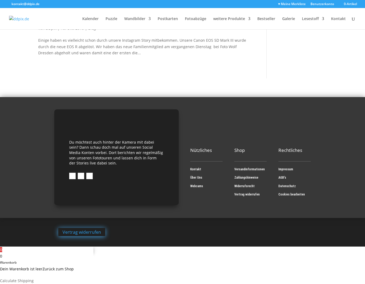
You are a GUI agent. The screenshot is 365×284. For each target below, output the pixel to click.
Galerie (288, 19)
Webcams (196, 186)
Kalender (90, 19)
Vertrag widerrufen (247, 194)
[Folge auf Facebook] (72, 176)
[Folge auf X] (89, 176)
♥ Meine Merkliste (292, 4)
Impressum (285, 169)
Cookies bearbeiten (291, 194)
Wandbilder (134, 19)
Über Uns (196, 177)
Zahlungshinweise (246, 177)
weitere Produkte (229, 19)
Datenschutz (287, 186)
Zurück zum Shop (58, 268)
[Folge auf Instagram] (81, 176)
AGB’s (282, 177)
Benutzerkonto (322, 4)
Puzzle (111, 19)
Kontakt (338, 19)
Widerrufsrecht (244, 186)
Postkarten (168, 19)
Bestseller (266, 19)
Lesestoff (310, 19)
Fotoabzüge (195, 19)
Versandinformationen (249, 169)
